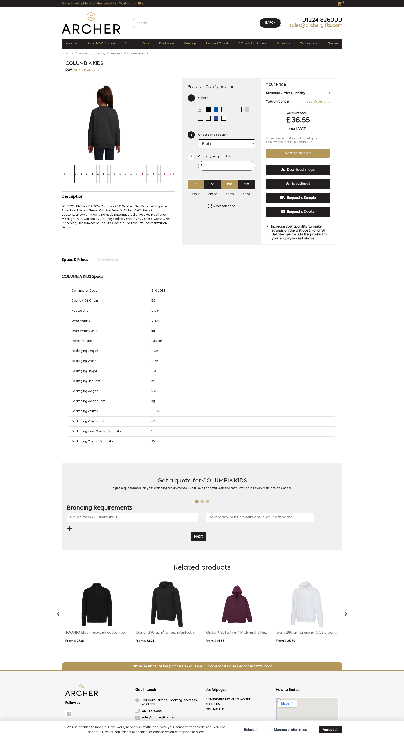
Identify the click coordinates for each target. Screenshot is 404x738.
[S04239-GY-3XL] (248, 109)
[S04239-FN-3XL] (240, 109)
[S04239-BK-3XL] (209, 109)
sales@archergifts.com (315, 25)
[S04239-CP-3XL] (232, 109)
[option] (97, 614)
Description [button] (72, 197)
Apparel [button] (71, 43)
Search (270, 22)
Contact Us (127, 3)
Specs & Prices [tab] (75, 260)
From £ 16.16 (145, 640)
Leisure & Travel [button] (217, 43)
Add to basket (298, 153)
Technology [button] (308, 43)
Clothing (99, 54)
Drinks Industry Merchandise (82, 3)
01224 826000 (322, 20)
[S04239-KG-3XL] (201, 118)
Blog (141, 3)
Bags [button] (128, 43)
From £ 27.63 (285, 640)
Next (198, 536)
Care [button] (145, 43)
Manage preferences (290, 729)
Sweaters (116, 54)
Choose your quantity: (214, 156)
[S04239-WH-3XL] (224, 118)
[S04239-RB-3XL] (217, 118)
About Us (110, 3)
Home (69, 54)
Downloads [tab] (108, 260)
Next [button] (345, 614)
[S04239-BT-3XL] (224, 109)
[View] (70, 174)
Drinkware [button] (166, 43)
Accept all (330, 729)
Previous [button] (58, 614)
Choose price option (212, 135)
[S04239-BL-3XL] (217, 109)
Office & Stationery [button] (252, 43)
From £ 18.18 (215, 640)
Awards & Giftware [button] (101, 43)
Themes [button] (332, 43)
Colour (203, 98)
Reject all (251, 729)
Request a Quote (300, 212)
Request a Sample (301, 198)
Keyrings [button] (190, 43)
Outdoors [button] (283, 43)
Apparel (83, 54)
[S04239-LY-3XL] (209, 118)
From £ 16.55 (74, 640)
